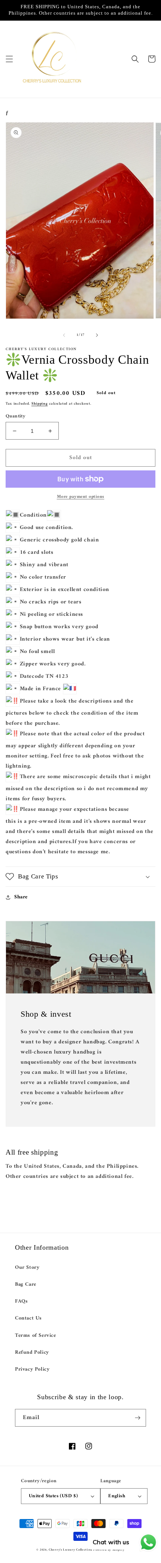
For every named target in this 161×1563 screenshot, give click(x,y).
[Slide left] (64, 335)
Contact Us (28, 1318)
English (116, 1496)
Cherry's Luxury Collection (71, 1549)
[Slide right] (97, 335)
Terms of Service (35, 1335)
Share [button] (21, 897)
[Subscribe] (137, 1418)
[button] (9, 59)
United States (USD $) (53, 1496)
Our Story (27, 1267)
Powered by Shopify (109, 1549)
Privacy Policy (32, 1369)
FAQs (21, 1301)
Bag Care (25, 1284)
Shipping (39, 404)
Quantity (15, 416)
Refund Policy (32, 1352)
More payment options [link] (80, 497)
